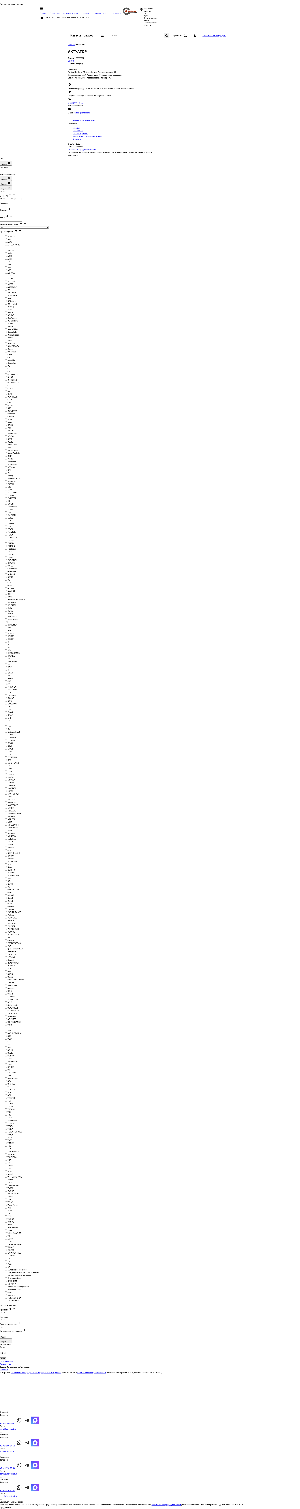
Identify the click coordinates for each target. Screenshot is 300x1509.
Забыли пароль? (7, 1361)
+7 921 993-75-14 (7, 1468)
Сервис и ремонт (70, 13)
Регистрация (5, 1364)
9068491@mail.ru (7, 1451)
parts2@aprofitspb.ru (8, 1474)
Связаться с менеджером (214, 35)
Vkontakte (4, 1370)
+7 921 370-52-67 (7, 1491)
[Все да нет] (2, 1313)
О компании (55, 13)
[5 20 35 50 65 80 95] (2, 1334)
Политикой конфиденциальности (91, 1372)
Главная (43, 13)
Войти (3, 1359)
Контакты (117, 13)
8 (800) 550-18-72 (75, 103)
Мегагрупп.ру (73, 155)
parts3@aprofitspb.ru (8, 1496)
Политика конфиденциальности (82, 149)
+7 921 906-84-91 (7, 1446)
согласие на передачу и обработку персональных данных (36, 1372)
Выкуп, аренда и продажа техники (95, 13)
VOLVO (71, 61)
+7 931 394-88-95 (7, 1423)
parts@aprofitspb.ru (82, 113)
